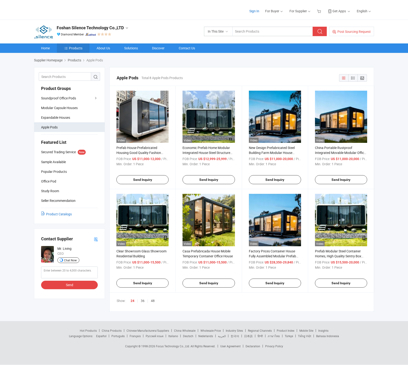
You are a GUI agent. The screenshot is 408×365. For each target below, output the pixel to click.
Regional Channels (260, 330)
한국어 (235, 336)
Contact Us (187, 48)
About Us (103, 48)
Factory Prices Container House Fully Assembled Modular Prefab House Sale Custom (272, 256)
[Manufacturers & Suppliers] (64, 9)
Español (101, 336)
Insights (323, 330)
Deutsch (188, 336)
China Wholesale (185, 330)
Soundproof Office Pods (58, 98)
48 (153, 300)
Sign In (254, 11)
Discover (158, 48)
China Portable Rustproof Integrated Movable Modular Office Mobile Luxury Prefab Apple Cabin (340, 152)
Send (69, 285)
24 (132, 301)
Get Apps (339, 11)
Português (118, 336)
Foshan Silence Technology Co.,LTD (90, 27)
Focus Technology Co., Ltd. (173, 346)
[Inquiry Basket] (319, 11)
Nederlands (205, 336)
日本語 (248, 336)
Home (45, 48)
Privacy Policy (274, 346)
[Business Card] (96, 239)
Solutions (131, 48)
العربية (222, 336)
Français (135, 336)
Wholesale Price (210, 330)
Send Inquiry (142, 180)
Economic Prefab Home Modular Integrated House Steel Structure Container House (206, 152)
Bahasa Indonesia (327, 336)
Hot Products (88, 330)
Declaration (253, 346)
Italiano (173, 336)
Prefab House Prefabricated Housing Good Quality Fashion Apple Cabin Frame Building (138, 152)
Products (75, 48)
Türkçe (289, 336)
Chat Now (70, 260)
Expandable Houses (55, 117)
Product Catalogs (59, 214)
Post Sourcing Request (354, 31)
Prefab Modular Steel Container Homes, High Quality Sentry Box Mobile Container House (338, 256)
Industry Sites (234, 330)
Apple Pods (49, 127)
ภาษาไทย (274, 336)
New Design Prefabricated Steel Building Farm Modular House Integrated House (272, 152)
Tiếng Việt (304, 336)
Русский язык (154, 336)
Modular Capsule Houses (59, 108)
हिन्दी (260, 336)
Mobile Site (306, 330)
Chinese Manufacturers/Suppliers (148, 330)
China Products (112, 330)
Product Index (285, 330)
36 (142, 300)
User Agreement (230, 346)
